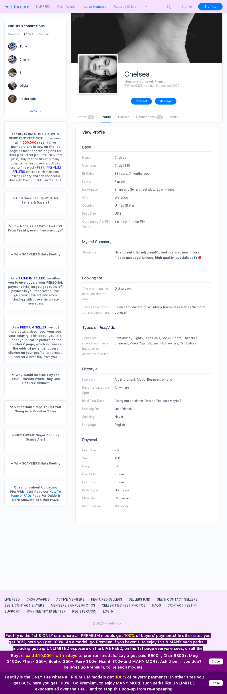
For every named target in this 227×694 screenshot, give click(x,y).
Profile (106, 117)
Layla (124, 655)
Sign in (187, 6)
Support (12, 611)
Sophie (55, 661)
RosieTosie (28, 99)
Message (166, 101)
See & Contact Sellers (177, 599)
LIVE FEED (12, 599)
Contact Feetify (183, 605)
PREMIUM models (88, 677)
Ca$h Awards (38, 599)
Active (28, 34)
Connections (148, 117)
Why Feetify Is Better (46, 611)
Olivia (24, 85)
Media (174, 117)
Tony (23, 46)
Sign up (210, 6)
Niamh (105, 661)
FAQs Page (32, 495)
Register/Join (84, 611)
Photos (84, 117)
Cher (167, 655)
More (33, 110)
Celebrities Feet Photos (124, 605)
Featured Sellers (106, 599)
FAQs (156, 605)
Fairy (80, 661)
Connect (141, 101)
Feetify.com (16, 7)
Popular (43, 34)
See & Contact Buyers (24, 605)
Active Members (70, 599)
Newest (13, 34)
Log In (108, 611)
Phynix (28, 661)
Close (216, 661)
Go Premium (92, 667)
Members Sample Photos (73, 605)
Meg (193, 655)
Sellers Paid (139, 599)
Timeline (123, 117)
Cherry (25, 59)
